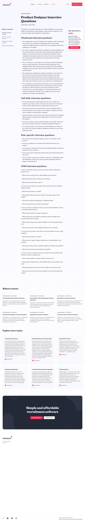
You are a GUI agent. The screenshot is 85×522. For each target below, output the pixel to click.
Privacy (64, 519)
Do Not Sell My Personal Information (74, 519)
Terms (60, 519)
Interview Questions (25, 13)
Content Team (24, 24)
